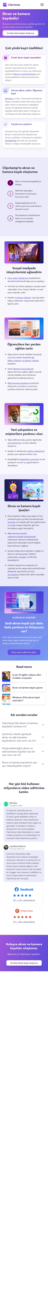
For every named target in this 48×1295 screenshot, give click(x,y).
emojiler (22, 557)
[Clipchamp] (11, 5)
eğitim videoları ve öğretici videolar (23, 360)
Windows (9, 98)
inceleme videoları (23, 297)
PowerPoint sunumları (29, 459)
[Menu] (42, 4)
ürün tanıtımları (14, 442)
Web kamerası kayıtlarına (19, 383)
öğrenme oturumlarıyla (23, 368)
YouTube (11, 522)
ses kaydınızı (13, 574)
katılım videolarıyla (36, 451)
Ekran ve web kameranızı (25, 74)
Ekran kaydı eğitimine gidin (24, 652)
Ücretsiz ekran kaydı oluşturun (20, 33)
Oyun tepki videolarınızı (18, 278)
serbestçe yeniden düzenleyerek (22, 536)
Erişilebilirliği (10, 140)
